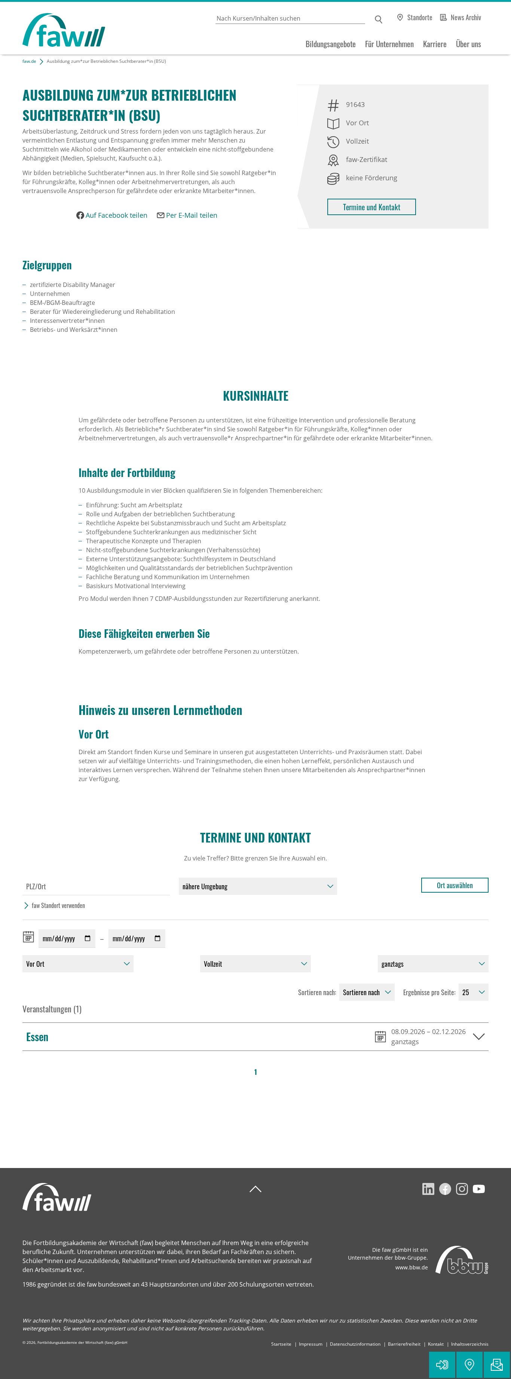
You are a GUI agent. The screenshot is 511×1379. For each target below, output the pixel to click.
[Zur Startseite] (52, 28)
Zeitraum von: (29, 936)
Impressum (310, 1344)
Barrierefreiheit (404, 1344)
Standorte (419, 17)
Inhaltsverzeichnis (470, 1344)
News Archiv (466, 17)
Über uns (468, 43)
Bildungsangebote (331, 43)
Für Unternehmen (389, 43)
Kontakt (436, 1344)
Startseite (281, 1344)
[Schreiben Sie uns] (497, 1365)
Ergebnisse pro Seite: (429, 992)
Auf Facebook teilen (116, 215)
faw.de (29, 61)
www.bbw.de (411, 1267)
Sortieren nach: (317, 992)
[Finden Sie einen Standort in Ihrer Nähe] (469, 1365)
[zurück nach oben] (255, 1189)
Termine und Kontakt (371, 206)
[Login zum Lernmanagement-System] (442, 1365)
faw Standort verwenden (58, 905)
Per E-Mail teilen (191, 215)
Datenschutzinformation (355, 1344)
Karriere (435, 43)
